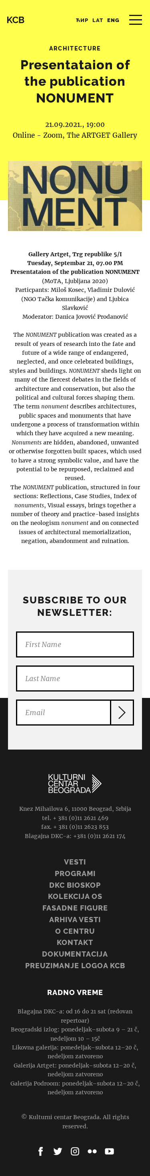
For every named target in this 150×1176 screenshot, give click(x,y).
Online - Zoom (37, 135)
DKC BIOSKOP (75, 885)
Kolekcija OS (75, 896)
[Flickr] (92, 1151)
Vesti (75, 862)
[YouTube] (109, 1151)
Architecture (75, 48)
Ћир (82, 20)
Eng (113, 20)
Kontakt (75, 942)
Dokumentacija (75, 954)
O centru (75, 931)
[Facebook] (40, 1151)
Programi (75, 873)
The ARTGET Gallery (102, 135)
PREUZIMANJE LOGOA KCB (75, 965)
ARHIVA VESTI (75, 919)
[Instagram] (75, 1151)
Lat (97, 20)
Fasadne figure (75, 908)
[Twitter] (57, 1151)
